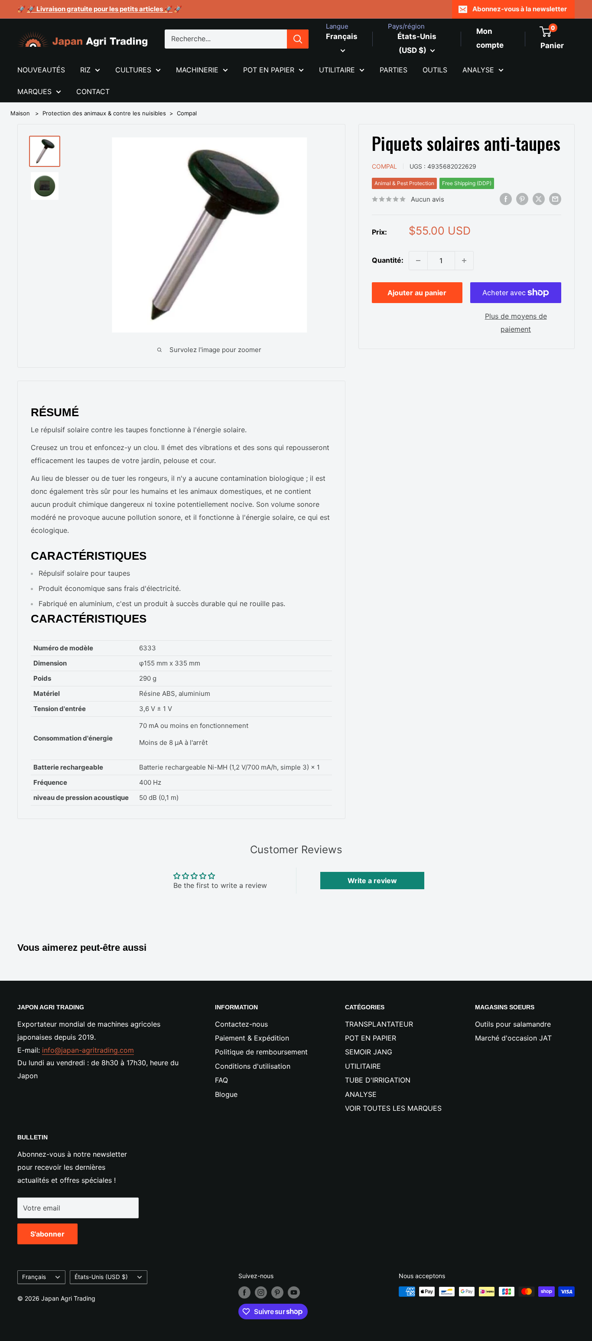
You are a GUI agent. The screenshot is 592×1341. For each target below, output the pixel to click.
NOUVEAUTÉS (41, 69)
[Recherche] (298, 39)
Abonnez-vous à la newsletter (519, 9)
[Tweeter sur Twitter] (539, 198)
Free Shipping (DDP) (466, 183)
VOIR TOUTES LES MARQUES (393, 1108)
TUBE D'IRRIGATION (377, 1080)
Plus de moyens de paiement (516, 322)
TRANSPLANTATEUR (379, 1024)
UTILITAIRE (337, 69)
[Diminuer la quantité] (418, 260)
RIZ (85, 69)
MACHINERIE (197, 69)
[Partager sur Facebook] (506, 198)
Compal (187, 113)
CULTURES (133, 69)
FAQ (221, 1080)
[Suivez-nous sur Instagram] (261, 1292)
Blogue (226, 1094)
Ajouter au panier (416, 292)
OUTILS (435, 69)
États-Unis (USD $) (101, 1276)
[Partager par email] (555, 198)
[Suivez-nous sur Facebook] (244, 1292)
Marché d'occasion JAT (513, 1038)
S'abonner (47, 1234)
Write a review (372, 880)
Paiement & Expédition (252, 1038)
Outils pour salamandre (513, 1024)
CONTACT (93, 91)
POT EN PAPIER (268, 69)
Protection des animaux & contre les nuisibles (104, 113)
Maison (20, 113)
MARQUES (34, 91)
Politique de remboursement (261, 1051)
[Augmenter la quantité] (464, 260)
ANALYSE (478, 69)
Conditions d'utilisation (252, 1066)
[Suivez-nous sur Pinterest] (277, 1292)
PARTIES (393, 69)
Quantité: (387, 260)
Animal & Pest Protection (404, 183)
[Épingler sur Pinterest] (522, 198)
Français (34, 1276)
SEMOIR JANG (368, 1051)
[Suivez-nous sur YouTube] (294, 1292)
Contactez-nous (241, 1024)
